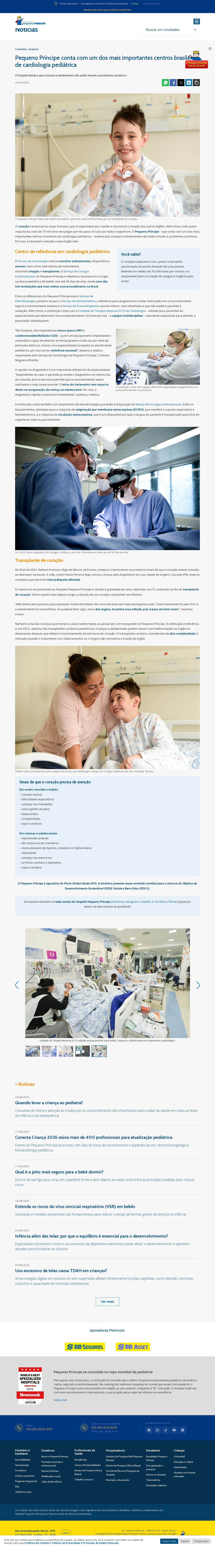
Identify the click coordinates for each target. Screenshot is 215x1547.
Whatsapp (165, 82)
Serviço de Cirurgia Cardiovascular (158, 404)
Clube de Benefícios (51, 1481)
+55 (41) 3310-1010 (39, 1429)
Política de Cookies (37, 1542)
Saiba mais (60, 1400)
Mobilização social (50, 1476)
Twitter (180, 82)
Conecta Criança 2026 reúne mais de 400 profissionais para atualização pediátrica (93, 1137)
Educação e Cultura (183, 1461)
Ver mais (107, 1301)
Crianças (179, 1450)
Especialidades (22, 1459)
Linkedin (188, 82)
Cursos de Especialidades (88, 1465)
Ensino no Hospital (156, 1474)
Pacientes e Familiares (22, 1452)
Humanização (22, 1465)
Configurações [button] (201, 1541)
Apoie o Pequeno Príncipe (54, 1456)
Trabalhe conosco (84, 1479)
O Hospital (179, 1456)
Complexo (21, 49)
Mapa (66, 1533)
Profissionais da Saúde (85, 1452)
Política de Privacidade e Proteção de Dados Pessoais (85, 1542)
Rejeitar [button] (185, 1541)
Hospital (33, 49)
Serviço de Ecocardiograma (81, 306)
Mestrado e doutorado (117, 1480)
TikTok (172, 902)
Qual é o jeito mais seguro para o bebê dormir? (59, 1172)
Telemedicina (153, 1480)
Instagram (131, 902)
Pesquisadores (115, 1450)
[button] (198, 985)
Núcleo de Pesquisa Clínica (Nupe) (123, 1465)
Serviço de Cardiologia (33, 261)
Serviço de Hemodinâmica (79, 301)
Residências (81, 1459)
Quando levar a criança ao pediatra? (49, 1102)
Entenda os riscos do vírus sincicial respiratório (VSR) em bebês (75, 1206)
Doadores (47, 1450)
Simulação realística (156, 1485)
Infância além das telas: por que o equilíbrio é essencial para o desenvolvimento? (91, 1236)
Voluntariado (180, 1467)
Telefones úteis (23, 1491)
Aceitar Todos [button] (169, 1541)
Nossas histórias (50, 1470)
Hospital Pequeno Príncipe (30, 21)
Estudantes (153, 1450)
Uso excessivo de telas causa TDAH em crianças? (61, 1270)
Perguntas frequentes (26, 1481)
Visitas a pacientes (25, 1475)
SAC (17, 1486)
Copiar (196, 82)
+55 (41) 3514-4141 (104, 1427)
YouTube (160, 902)
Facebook (173, 82)
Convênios (20, 1470)
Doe (196, 59)
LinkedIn (145, 902)
